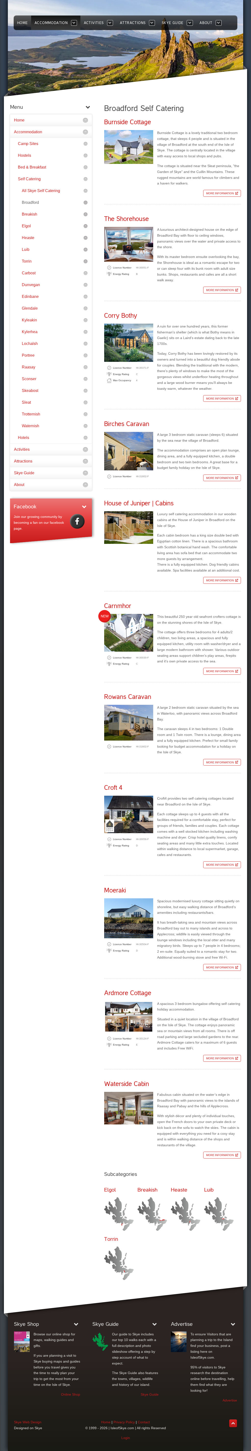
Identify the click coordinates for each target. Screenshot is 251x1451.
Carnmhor (117, 606)
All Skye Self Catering (41, 191)
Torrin (27, 261)
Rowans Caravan (127, 696)
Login (125, 1438)
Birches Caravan (126, 423)
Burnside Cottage (127, 122)
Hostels (24, 155)
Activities (22, 449)
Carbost (29, 273)
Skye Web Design (27, 1422)
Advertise (230, 1400)
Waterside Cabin (126, 1083)
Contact (144, 1422)
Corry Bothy (120, 315)
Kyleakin (29, 320)
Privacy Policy (124, 1422)
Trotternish (31, 414)
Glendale (30, 308)
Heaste (28, 238)
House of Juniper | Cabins (139, 503)
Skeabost (30, 391)
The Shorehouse (126, 218)
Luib (25, 249)
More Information (220, 193)
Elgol (26, 226)
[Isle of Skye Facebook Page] (77, 521)
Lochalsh (30, 343)
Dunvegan (31, 285)
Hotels (23, 438)
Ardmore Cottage (127, 993)
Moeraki (115, 890)
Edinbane (30, 296)
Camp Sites (28, 144)
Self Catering (29, 179)
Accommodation (28, 132)
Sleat (26, 402)
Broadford (30, 202)
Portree (28, 355)
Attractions (23, 461)
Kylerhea (30, 332)
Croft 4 (113, 787)
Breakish (29, 214)
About (19, 485)
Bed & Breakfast (32, 167)
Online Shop (70, 1394)
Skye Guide (24, 473)
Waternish (30, 426)
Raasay (28, 367)
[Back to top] (233, 1423)
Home (19, 120)
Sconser (29, 379)
